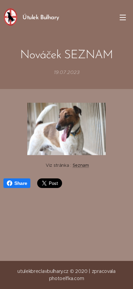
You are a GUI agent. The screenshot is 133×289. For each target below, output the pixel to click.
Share (20, 183)
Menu (123, 17)
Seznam (81, 165)
